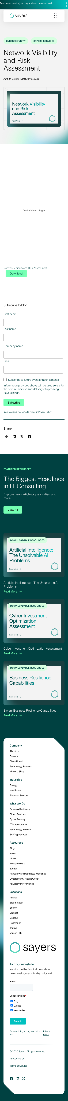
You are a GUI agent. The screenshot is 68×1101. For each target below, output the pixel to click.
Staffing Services (18, 834)
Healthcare (15, 790)
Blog (12, 848)
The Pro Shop (17, 771)
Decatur (14, 917)
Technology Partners (21, 766)
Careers (14, 756)
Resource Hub (17, 863)
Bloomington (16, 902)
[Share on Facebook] (30, 436)
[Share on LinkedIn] (14, 436)
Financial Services (19, 795)
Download (16, 273)
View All (13, 509)
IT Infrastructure (18, 824)
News (13, 853)
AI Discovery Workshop (22, 883)
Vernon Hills (16, 932)
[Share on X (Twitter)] (22, 436)
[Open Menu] (56, 16)
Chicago (14, 912)
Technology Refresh (20, 829)
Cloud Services (17, 814)
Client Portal (16, 761)
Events (13, 868)
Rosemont (15, 922)
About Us (14, 751)
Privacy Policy (44, 411)
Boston (13, 907)
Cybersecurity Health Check (24, 878)
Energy (13, 785)
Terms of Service (18, 1065)
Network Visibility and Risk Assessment (25, 268)
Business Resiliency (20, 809)
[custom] (11, 1078)
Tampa (13, 927)
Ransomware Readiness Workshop (28, 873)
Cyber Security (17, 819)
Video (13, 858)
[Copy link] (6, 436)
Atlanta (13, 897)
